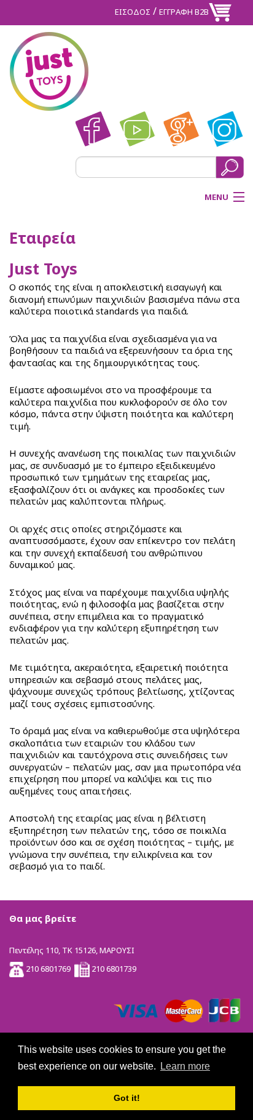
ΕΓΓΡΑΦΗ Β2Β (184, 11)
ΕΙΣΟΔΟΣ (132, 11)
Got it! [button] (127, 1098)
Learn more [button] (185, 1066)
